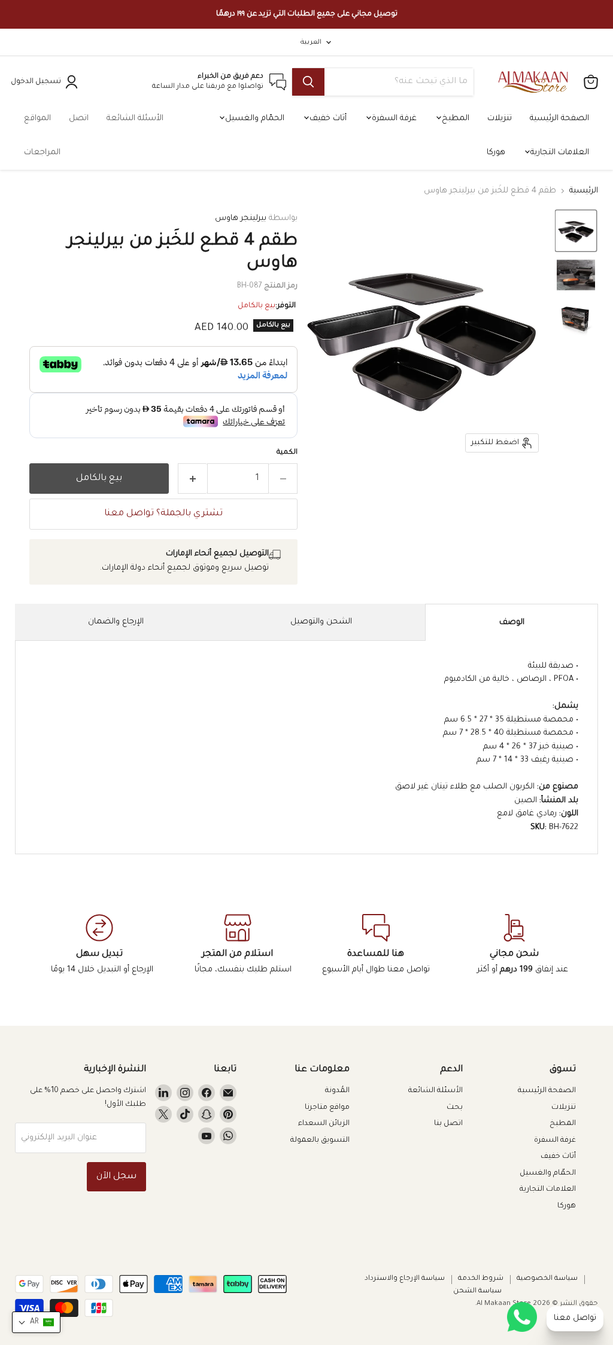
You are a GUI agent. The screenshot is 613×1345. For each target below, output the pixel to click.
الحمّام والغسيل (253, 118)
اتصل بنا (448, 1124)
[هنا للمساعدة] (375, 945)
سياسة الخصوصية (547, 1279)
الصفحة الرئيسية (559, 118)
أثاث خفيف (327, 118)
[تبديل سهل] (99, 945)
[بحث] (308, 82)
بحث (455, 1107)
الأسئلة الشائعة (135, 118)
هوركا (496, 152)
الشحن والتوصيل (321, 622)
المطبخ (454, 118)
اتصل (79, 118)
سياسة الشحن (477, 1291)
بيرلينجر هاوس (240, 218)
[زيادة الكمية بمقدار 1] (192, 478)
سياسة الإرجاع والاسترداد (405, 1279)
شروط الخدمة (480, 1279)
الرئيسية (583, 191)
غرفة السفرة (393, 118)
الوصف (511, 622)
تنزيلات (499, 118)
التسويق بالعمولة (320, 1140)
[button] (576, 230)
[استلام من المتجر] (237, 945)
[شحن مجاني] (514, 945)
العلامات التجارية (558, 152)
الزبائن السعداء (324, 1124)
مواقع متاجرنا (327, 1107)
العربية (311, 42)
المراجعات (42, 152)
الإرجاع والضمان (116, 622)
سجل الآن (116, 1177)
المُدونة (337, 1091)
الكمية (287, 453)
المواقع (37, 118)
